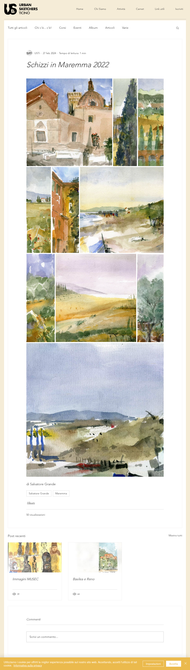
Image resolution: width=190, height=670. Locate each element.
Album (93, 27)
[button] (177, 27)
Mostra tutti (175, 535)
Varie (125, 27)
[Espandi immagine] (69, 122)
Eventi (77, 27)
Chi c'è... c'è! (43, 27)
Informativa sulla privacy (28, 665)
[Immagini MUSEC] (35, 557)
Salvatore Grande (39, 493)
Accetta (173, 664)
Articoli (110, 27)
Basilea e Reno (83, 579)
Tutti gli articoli (17, 27)
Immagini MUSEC (25, 579)
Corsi (62, 27)
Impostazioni (153, 664)
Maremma (61, 493)
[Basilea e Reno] (95, 557)
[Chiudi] (185, 663)
